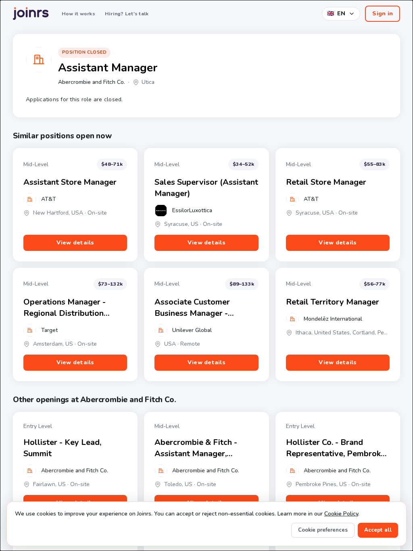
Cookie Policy (341, 514)
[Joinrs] (31, 13)
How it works (78, 13)
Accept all (378, 530)
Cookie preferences (323, 530)
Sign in (382, 13)
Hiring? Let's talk (127, 13)
